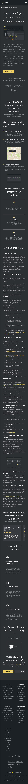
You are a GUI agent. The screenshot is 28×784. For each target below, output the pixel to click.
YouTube (12, 756)
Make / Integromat (21, 692)
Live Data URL (21, 714)
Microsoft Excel (21, 686)
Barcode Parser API (21, 712)
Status (7, 748)
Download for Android (19, 762)
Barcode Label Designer (8, 710)
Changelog (8, 736)
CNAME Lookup (7, 718)
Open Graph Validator (8, 716)
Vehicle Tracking (8, 692)
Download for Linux (11, 767)
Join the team (8, 730)
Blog (8, 742)
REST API (21, 708)
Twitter (9, 756)
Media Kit (8, 750)
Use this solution (9, 671)
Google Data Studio (21, 696)
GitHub (15, 756)
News (8, 746)
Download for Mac (19, 764)
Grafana (21, 700)
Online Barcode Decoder (7, 712)
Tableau (21, 698)
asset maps (12, 432)
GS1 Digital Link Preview (8, 714)
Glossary (8, 744)
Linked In (19, 756)
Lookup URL (21, 718)
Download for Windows (11, 764)
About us (8, 732)
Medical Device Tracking (8, 686)
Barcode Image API (21, 710)
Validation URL (21, 716)
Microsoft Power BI (21, 694)
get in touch (19, 664)
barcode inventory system (12, 496)
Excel (17, 332)
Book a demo (20, 671)
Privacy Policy (8, 740)
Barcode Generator (8, 708)
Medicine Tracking (8, 688)
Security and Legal (8, 738)
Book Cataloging (8, 698)
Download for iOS (11, 762)
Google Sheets (21, 688)
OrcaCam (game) (8, 720)
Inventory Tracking (8, 694)
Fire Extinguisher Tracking (8, 696)
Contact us (7, 734)
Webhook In (21, 720)
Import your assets (11, 351)
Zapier (21, 690)
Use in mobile (8, 71)
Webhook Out (21, 722)
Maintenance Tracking (8, 690)
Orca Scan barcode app (15, 356)
